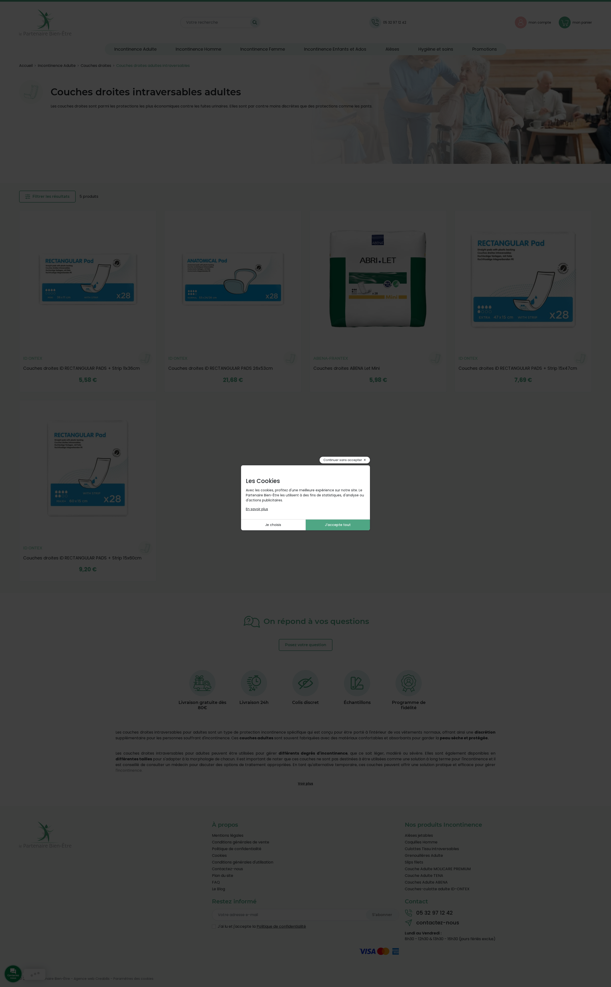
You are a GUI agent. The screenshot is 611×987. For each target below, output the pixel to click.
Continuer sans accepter (342, 460)
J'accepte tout (338, 524)
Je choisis (273, 524)
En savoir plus (257, 509)
